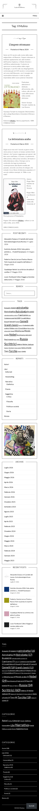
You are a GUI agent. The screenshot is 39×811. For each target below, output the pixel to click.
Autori (6, 364)
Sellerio (19, 344)
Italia (16, 328)
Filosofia (9, 401)
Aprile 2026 (8, 482)
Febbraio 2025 (9, 526)
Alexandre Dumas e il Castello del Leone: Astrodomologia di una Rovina (21, 577)
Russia (24, 339)
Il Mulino (12, 121)
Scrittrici (10, 344)
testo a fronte (26, 348)
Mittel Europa (19, 331)
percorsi (29, 335)
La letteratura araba (19, 139)
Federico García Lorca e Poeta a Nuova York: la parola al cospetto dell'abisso (21, 601)
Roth (18, 339)
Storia (8, 411)
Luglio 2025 (8, 516)
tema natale (17, 348)
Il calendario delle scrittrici (17, 670)
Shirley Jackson (28, 344)
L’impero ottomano (19, 44)
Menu (35, 16)
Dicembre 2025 (9, 502)
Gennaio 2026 (9, 497)
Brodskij (30, 312)
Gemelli (24, 321)
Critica (8, 397)
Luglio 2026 (8, 468)
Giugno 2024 (9, 536)
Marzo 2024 (8, 546)
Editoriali (8, 372)
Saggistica (9, 394)
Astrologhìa (9, 311)
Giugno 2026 (9, 472)
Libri (5, 369)
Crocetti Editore (25, 318)
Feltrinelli (12, 322)
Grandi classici (11, 325)
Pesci (6, 339)
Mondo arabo (22, 677)
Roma (15, 339)
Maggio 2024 (9, 541)
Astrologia (21, 311)
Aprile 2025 (8, 521)
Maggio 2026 (9, 477)
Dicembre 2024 (9, 531)
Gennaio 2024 (9, 556)
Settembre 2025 (10, 507)
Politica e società (12, 406)
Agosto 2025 (9, 512)
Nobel (12, 334)
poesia (10, 339)
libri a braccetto (26, 673)
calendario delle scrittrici (11, 315)
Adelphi (13, 308)
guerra (20, 325)
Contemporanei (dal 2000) (12, 318)
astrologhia (22, 307)
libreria (30, 328)
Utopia (19, 351)
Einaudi (6, 322)
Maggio (12, 331)
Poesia (7, 389)
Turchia (13, 350)
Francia (17, 322)
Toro (6, 351)
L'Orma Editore (22, 328)
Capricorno (23, 315)
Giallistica (10, 384)
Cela (29, 315)
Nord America (21, 335)
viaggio (23, 351)
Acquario (7, 308)
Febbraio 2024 (9, 551)
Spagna (6, 348)
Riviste (6, 416)
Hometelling (9, 377)
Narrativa (8, 382)
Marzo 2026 (8, 487)
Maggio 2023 (9, 560)
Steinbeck (11, 348)
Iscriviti (31, 806)
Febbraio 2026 (9, 492)
